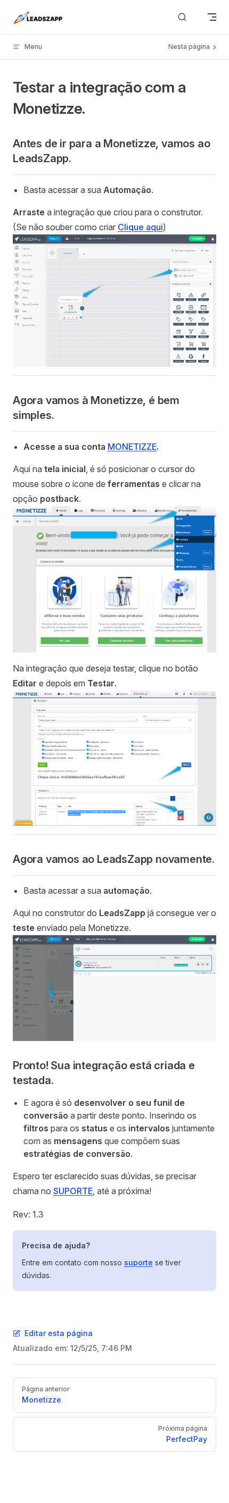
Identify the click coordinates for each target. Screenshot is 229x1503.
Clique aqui (140, 227)
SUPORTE (73, 1191)
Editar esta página (58, 1333)
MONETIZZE (132, 446)
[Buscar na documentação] (182, 17)
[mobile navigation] (212, 17)
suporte (138, 1262)
